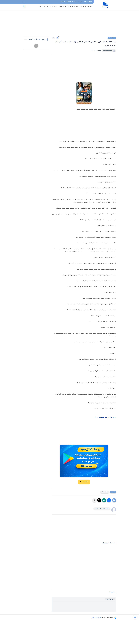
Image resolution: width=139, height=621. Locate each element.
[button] (109, 500)
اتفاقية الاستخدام (88, 1)
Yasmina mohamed (107, 50)
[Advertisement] (69, 24)
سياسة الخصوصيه (71, 1)
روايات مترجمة (54, 6)
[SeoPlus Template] (115, 618)
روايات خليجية (71, 6)
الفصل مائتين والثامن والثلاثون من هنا (105, 417)
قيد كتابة (46, 6)
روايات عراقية (80, 6)
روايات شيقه (112, 37)
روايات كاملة (88, 6)
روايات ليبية (62, 6)
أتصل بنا (63, 1)
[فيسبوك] (24, 2)
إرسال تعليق (109, 599)
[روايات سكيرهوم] (105, 5)
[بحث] (24, 6)
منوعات (40, 6)
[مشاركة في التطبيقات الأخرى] (94, 500)
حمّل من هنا (84, 482)
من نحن (80, 1)
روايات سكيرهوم (96, 617)
